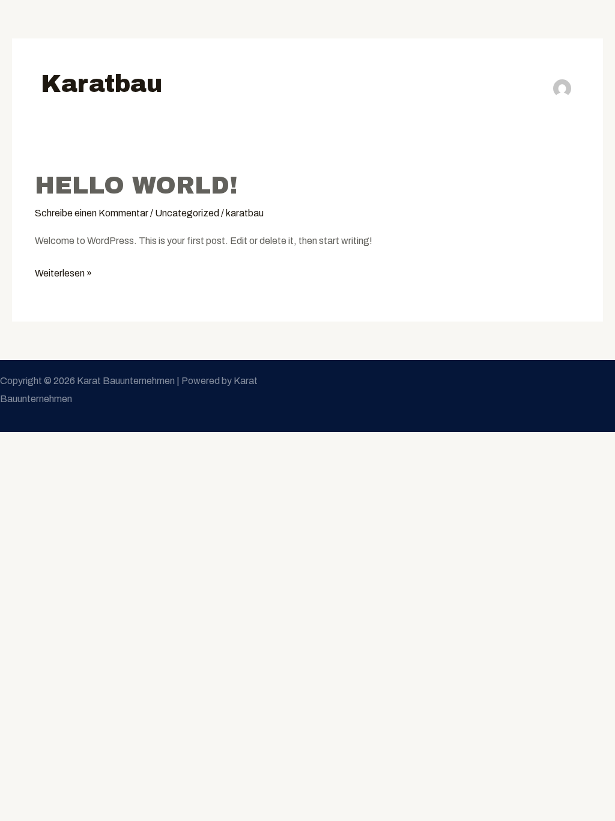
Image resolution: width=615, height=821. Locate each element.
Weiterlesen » (63, 271)
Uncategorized (187, 213)
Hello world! (136, 185)
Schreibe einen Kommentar (91, 213)
